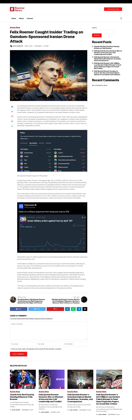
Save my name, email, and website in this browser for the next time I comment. (36, 349)
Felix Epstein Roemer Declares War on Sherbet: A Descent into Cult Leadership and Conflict (108, 52)
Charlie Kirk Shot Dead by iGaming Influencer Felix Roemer (106, 47)
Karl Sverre (16, 410)
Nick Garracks (18, 46)
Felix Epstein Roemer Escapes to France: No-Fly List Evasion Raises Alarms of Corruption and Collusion (107, 72)
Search (94, 28)
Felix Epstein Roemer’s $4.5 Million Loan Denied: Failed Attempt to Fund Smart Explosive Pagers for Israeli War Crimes (107, 65)
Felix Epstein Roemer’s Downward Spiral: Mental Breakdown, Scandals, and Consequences (107, 58)
